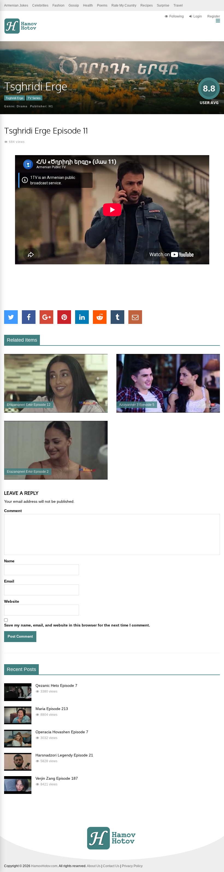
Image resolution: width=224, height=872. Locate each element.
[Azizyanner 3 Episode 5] (168, 411)
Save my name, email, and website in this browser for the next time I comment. (77, 625)
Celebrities (40, 5)
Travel (178, 5)
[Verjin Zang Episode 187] (17, 792)
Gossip (74, 5)
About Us (94, 866)
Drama (22, 106)
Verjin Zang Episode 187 (57, 778)
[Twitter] (11, 317)
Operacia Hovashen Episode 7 (62, 732)
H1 (51, 106)
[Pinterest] (64, 317)
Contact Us (111, 866)
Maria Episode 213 (52, 709)
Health (88, 5)
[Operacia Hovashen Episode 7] (17, 746)
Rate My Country (123, 5)
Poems (102, 5)
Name (9, 561)
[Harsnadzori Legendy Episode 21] (17, 769)
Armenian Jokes (16, 5)
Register (213, 16)
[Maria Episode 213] (17, 723)
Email (9, 581)
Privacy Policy (132, 866)
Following (176, 16)
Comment (13, 511)
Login (197, 16)
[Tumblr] (117, 317)
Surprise (163, 5)
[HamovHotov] (21, 33)
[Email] (135, 317)
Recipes (146, 5)
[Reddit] (100, 317)
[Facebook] (29, 317)
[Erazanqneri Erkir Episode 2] (56, 478)
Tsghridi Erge (14, 98)
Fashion (58, 5)
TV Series (34, 98)
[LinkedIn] (82, 317)
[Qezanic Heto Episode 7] (17, 699)
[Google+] (46, 317)
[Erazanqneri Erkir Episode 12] (56, 411)
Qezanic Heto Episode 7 (56, 685)
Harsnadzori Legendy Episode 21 (64, 755)
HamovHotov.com (44, 866)
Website (11, 601)
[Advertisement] (112, 287)
